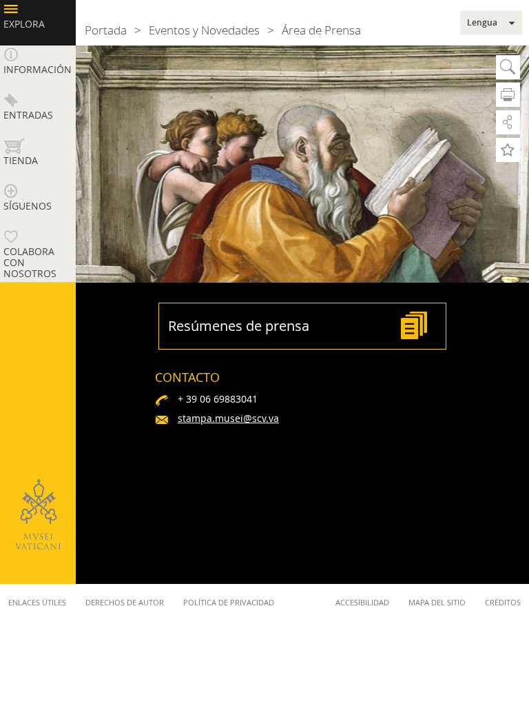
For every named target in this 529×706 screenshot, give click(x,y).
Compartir (508, 122)
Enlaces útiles (37, 602)
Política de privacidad (228, 602)
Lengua (482, 23)
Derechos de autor (124, 602)
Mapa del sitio (437, 602)
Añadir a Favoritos (508, 150)
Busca (508, 67)
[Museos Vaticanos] (38, 514)
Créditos (503, 602)
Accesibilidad (362, 602)
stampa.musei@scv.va (228, 418)
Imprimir (508, 95)
